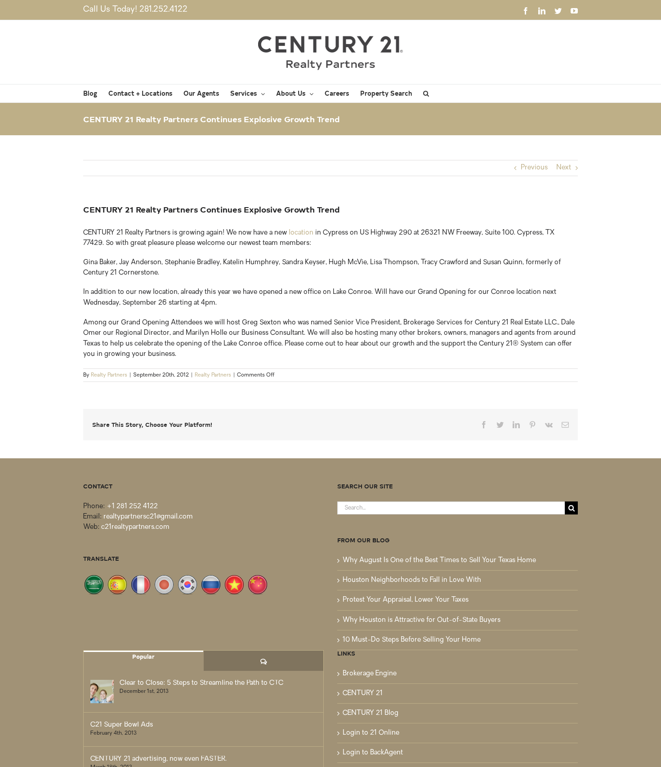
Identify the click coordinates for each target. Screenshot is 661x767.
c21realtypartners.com (135, 527)
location (301, 233)
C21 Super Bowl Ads (121, 725)
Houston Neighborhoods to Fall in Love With (412, 580)
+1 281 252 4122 (132, 506)
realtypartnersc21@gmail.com (148, 517)
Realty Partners (109, 375)
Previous (534, 167)
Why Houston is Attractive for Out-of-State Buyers (421, 620)
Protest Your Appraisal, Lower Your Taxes (406, 600)
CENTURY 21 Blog (370, 713)
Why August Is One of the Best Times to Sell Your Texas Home (439, 560)
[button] (426, 93)
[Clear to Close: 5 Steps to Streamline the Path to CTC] (102, 691)
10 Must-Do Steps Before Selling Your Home (412, 640)
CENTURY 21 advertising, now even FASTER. (158, 759)
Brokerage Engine (370, 673)
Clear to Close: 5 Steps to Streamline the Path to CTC (201, 683)
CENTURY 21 (363, 693)
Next (563, 167)
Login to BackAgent (373, 752)
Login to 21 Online (371, 733)
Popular (143, 656)
